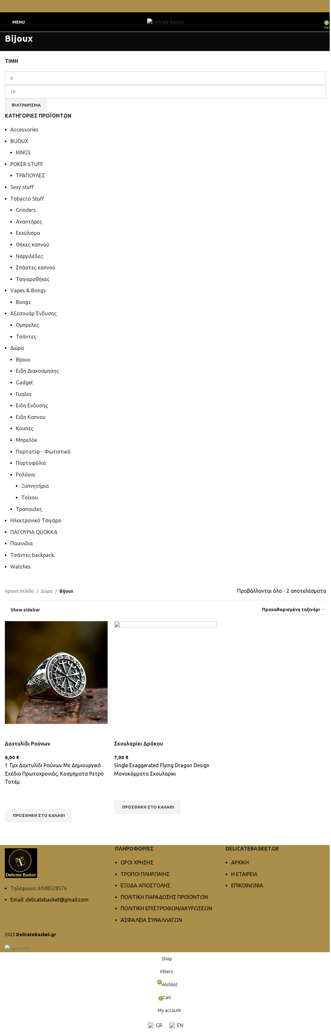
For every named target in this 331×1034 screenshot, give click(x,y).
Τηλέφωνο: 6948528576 (38, 888)
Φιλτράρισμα (26, 105)
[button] (38, 815)
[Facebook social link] (161, 6)
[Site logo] (165, 21)
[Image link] (21, 862)
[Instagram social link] (170, 6)
